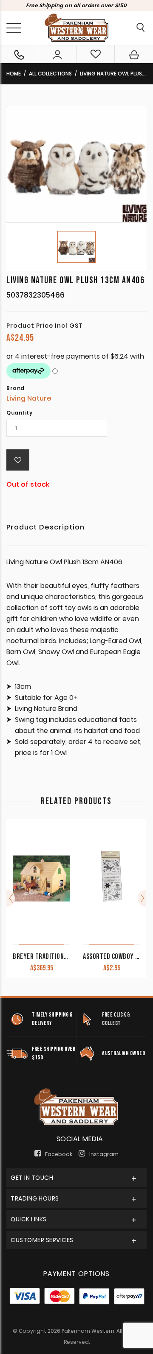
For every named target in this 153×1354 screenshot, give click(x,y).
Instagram (104, 1154)
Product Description (45, 528)
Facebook (58, 1154)
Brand (15, 388)
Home (13, 73)
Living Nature (28, 398)
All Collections (50, 73)
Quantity (19, 412)
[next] (142, 898)
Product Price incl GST (44, 326)
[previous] (10, 898)
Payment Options (76, 1274)
